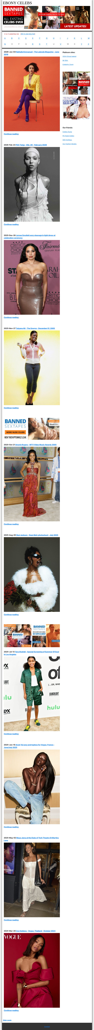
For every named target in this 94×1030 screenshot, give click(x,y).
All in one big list (28, 34)
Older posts (7, 1020)
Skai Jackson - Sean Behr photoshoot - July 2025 (37, 535)
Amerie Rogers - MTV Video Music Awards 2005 (35, 445)
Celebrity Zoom (68, 64)
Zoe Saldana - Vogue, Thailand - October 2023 (35, 931)
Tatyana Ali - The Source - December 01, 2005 (35, 328)
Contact (47, 1027)
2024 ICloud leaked (69, 56)
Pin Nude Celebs (68, 136)
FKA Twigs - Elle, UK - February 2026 (31, 145)
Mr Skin (65, 60)
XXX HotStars (67, 140)
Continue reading (11, 134)
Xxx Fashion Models (69, 144)
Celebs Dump (67, 132)
